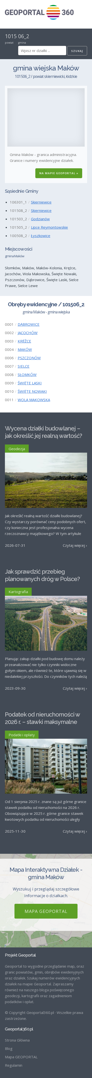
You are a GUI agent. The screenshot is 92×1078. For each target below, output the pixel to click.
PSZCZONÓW (29, 357)
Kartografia (18, 591)
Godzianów (40, 218)
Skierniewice (41, 202)
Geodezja (17, 448)
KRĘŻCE (24, 341)
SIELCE (23, 366)
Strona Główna (17, 1040)
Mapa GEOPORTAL (46, 911)
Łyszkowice (40, 235)
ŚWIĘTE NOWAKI (32, 391)
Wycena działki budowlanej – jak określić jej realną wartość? (43, 432)
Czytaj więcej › (75, 545)
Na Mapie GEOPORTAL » (58, 173)
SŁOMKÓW (27, 374)
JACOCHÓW (28, 332)
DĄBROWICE (28, 324)
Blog (9, 1048)
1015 (11, 36)
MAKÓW (25, 349)
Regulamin (13, 1065)
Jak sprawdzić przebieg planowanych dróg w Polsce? (42, 575)
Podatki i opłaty (22, 734)
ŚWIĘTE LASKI (30, 382)
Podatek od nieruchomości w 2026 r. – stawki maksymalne (42, 718)
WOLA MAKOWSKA (34, 399)
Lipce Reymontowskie (49, 227)
